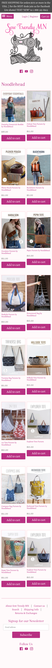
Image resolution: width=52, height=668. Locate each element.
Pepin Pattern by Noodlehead (38, 250)
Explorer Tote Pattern (35, 441)
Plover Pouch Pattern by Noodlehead (10, 188)
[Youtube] (26, 72)
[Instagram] (31, 72)
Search (15, 609)
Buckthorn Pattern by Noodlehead (35, 188)
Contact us (39, 606)
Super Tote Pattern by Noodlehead (10, 571)
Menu (9, 16)
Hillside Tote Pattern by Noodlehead (36, 378)
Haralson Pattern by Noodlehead (9, 252)
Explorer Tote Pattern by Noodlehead (36, 571)
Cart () (45, 16)
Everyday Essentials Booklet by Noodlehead (12, 125)
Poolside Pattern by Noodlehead (9, 315)
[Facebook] (21, 72)
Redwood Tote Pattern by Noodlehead (37, 507)
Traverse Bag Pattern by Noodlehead (10, 379)
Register (34, 16)
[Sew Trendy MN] (26, 44)
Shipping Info (31, 609)
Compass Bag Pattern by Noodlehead (11, 507)
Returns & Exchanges (26, 613)
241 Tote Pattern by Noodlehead (9, 443)
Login (25, 16)
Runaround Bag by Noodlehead (34, 314)
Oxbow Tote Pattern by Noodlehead (36, 125)
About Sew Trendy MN (17, 606)
